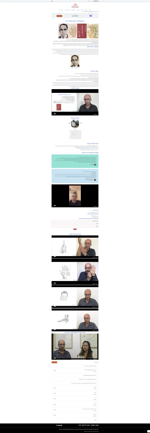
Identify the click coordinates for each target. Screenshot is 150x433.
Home (97, 11)
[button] (64, 10)
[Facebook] (59, 425)
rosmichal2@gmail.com (95, 217)
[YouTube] (58, 425)
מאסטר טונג (83, 429)
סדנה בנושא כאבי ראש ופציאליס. (82, 148)
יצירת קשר (61, 429)
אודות (97, 429)
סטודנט (91, 429)
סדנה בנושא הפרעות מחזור (92, 148)
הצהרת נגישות (72, 429)
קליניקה (94, 429)
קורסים (95, 11)
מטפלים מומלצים (66, 429)
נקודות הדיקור (78, 429)
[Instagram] (61, 425)
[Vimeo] (56, 425)
